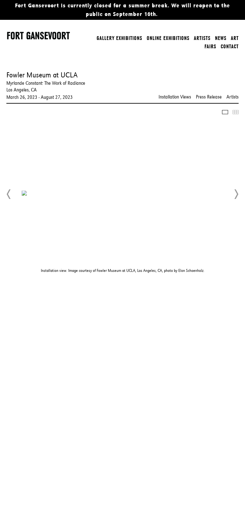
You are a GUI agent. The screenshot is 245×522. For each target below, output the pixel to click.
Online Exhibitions (168, 38)
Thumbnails (236, 112)
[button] (8, 194)
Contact (230, 46)
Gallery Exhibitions (119, 38)
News (220, 38)
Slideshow (225, 112)
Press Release (209, 97)
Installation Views (175, 97)
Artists (202, 38)
